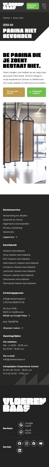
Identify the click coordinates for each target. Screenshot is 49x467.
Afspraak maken (31, 6)
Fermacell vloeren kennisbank (19, 283)
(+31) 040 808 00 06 (13, 302)
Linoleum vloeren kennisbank (19, 267)
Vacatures (8, 232)
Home (6, 18)
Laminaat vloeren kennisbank (19, 271)
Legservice (8, 237)
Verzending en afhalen (15, 215)
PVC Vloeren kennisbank (16, 259)
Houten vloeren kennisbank (18, 275)
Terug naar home (12, 92)
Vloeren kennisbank (14, 251)
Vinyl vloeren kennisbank (16, 255)
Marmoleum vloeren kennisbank (21, 263)
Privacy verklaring (12, 228)
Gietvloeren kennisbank (16, 279)
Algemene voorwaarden (16, 223)
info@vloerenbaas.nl (14, 298)
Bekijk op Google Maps (15, 316)
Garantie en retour (13, 219)
